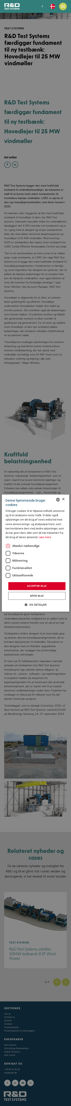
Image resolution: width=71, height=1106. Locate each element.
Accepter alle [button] (36, 586)
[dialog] (35, 553)
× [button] (63, 499)
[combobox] (58, 499)
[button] (36, 604)
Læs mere (45, 537)
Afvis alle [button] (37, 595)
